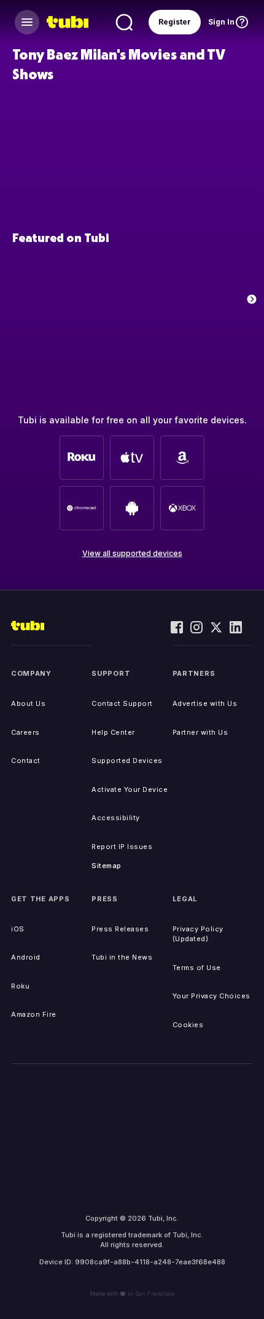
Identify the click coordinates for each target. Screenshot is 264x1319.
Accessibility (115, 817)
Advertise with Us (205, 703)
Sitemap (106, 865)
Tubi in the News (121, 957)
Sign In (221, 21)
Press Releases (120, 929)
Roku (20, 986)
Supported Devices (127, 760)
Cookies (188, 1024)
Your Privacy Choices (211, 996)
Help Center (113, 732)
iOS (18, 929)
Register (174, 21)
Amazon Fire (33, 1014)
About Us (28, 703)
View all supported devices (132, 553)
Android (26, 957)
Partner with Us (200, 732)
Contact (26, 760)
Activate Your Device (129, 789)
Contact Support (122, 703)
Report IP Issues (121, 846)
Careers (25, 732)
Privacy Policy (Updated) (198, 934)
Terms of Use (197, 967)
